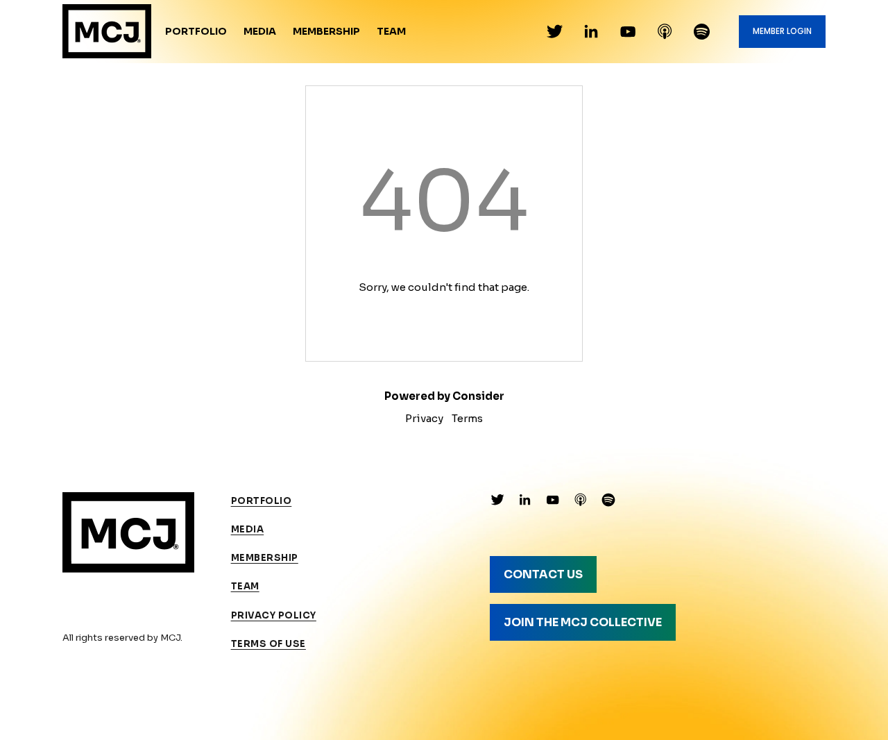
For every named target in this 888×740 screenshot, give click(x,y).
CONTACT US (543, 574)
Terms (467, 418)
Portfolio (196, 31)
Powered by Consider (444, 396)
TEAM (245, 586)
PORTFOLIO (261, 501)
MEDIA (247, 529)
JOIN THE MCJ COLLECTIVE (583, 622)
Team (391, 31)
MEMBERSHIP (264, 558)
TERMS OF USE (268, 644)
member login (782, 31)
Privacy (424, 418)
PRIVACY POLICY (273, 615)
